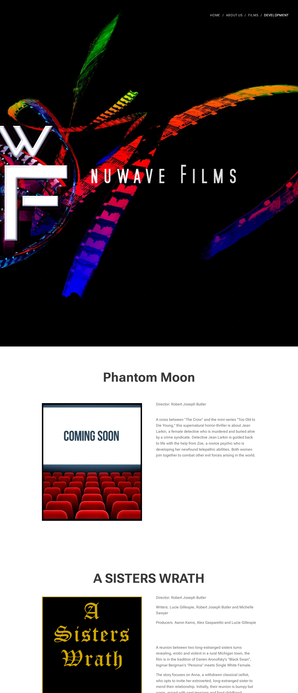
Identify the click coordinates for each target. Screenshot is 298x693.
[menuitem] (216, 15)
